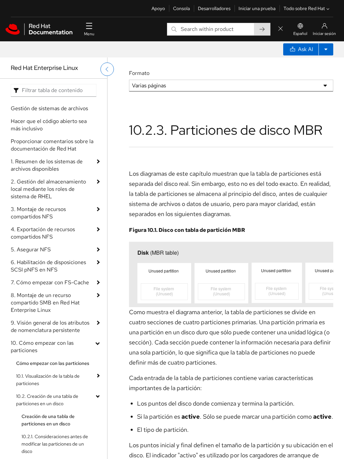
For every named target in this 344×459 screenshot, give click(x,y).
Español (300, 33)
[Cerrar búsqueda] (280, 29)
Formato (139, 73)
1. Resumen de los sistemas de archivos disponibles (47, 165)
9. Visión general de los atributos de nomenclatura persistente (50, 326)
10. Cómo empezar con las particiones (42, 346)
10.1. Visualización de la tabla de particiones (48, 379)
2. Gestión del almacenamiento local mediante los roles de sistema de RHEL (48, 189)
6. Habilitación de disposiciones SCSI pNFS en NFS (48, 266)
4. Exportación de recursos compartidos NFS (43, 233)
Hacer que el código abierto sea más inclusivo (49, 125)
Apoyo (158, 8)
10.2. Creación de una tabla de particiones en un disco (47, 400)
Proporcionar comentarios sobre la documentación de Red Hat (52, 145)
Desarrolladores (214, 8)
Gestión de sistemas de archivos (49, 108)
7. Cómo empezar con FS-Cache (50, 282)
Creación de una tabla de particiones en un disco (48, 420)
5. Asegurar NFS (31, 249)
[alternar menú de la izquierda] (107, 69)
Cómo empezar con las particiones (52, 363)
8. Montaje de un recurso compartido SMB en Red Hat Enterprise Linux (45, 303)
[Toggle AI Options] (325, 49)
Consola (181, 8)
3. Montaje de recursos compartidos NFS (38, 213)
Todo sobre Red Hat (304, 8)
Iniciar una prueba (257, 8)
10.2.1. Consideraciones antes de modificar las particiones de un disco (55, 443)
